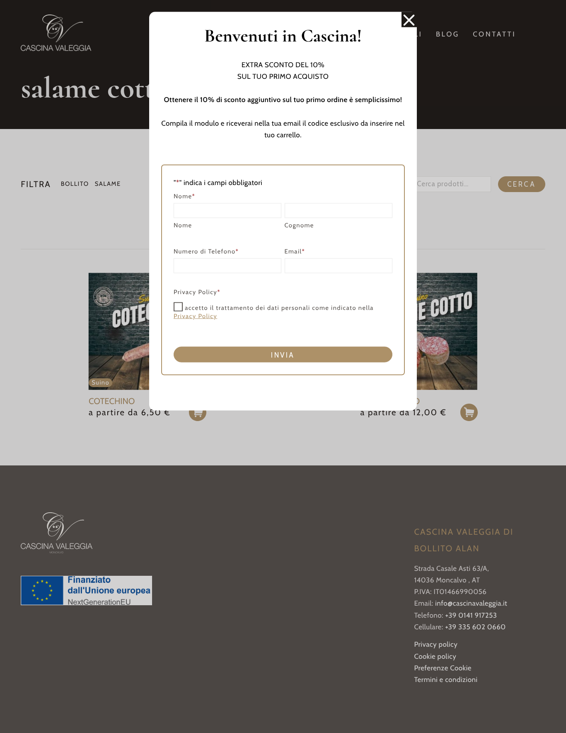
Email (295, 251)
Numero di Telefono (206, 251)
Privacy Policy (195, 315)
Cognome (299, 225)
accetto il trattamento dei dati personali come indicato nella (274, 311)
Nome (183, 225)
